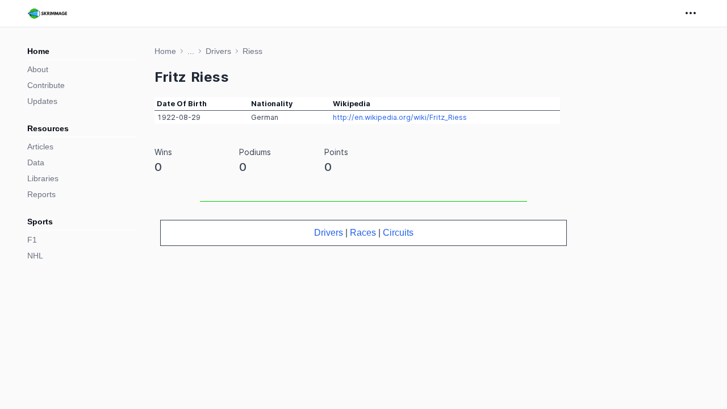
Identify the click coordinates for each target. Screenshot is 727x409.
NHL (35, 255)
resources (48, 128)
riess (252, 51)
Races (363, 232)
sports (40, 221)
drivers (218, 51)
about (37, 69)
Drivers (328, 232)
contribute (46, 85)
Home (38, 51)
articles (40, 146)
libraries (43, 178)
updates (42, 101)
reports (41, 194)
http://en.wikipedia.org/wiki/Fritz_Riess (400, 117)
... (190, 51)
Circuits (398, 232)
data (35, 162)
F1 (32, 239)
